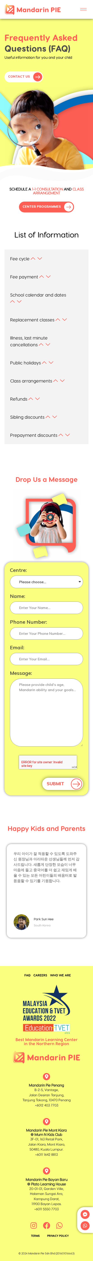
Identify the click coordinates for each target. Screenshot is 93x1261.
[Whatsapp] (85, 1225)
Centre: (18, 570)
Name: (17, 596)
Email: (17, 648)
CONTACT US (19, 76)
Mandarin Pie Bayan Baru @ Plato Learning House (46, 1181)
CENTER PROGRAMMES (42, 207)
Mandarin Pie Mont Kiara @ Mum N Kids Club (46, 1132)
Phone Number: (28, 622)
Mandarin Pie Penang (46, 1085)
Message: (21, 673)
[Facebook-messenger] (85, 1214)
